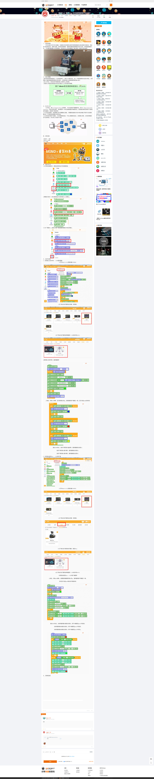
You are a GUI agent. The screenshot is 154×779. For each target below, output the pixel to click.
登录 (110, 1)
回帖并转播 (60, 761)
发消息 (67, 15)
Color (45, 752)
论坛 (66, 5)
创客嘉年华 (66, 772)
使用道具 (88, 710)
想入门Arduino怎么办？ (101, 204)
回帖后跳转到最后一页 (68, 761)
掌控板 (51, 48)
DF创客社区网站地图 (104, 775)
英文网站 (66, 770)
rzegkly (52, 15)
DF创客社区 (60, 5)
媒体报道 (78, 772)
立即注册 (72, 756)
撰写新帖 (105, 22)
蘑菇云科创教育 (67, 773)
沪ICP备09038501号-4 (54, 778)
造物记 (70, 5)
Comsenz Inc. (100, 778)
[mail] (151, 763)
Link (48, 752)
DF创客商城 (77, 5)
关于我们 (101, 770)
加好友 (75, 15)
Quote (50, 752)
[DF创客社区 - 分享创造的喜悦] (49, 7)
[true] (111, 5)
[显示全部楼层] (61, 17)
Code (52, 752)
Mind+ (48, 8)
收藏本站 (46, 1)
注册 (111, 1)
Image (47, 752)
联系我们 (101, 773)
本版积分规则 (91, 761)
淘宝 (89, 773)
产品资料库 (84, 5)
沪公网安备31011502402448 (64, 778)
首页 (42, 8)
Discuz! (107, 778)
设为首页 (43, 1)
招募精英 (101, 772)
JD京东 (89, 772)
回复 (45, 710)
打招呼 (79, 15)
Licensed (111, 778)
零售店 (89, 775)
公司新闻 (78, 770)
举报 (92, 710)
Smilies (54, 752)
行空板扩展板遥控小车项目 (102, 120)
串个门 (71, 15)
